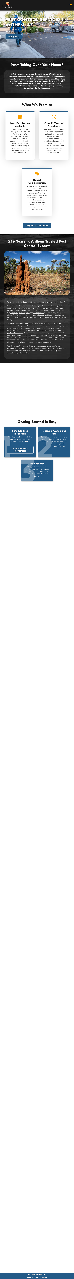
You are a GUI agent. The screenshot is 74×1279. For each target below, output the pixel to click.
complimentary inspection (18, 353)
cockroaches (38, 313)
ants (27, 313)
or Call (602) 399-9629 (37, 1277)
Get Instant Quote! (37, 1274)
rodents (22, 313)
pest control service (15, 333)
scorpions (14, 313)
